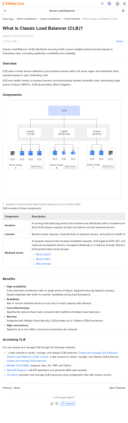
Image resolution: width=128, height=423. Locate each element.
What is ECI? (43, 259)
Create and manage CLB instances (98, 352)
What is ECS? (43, 254)
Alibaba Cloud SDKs (18, 365)
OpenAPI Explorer (17, 370)
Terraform (12, 374)
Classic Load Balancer (50, 18)
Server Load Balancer (27, 18)
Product (119, 41)
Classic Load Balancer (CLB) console (27, 356)
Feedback (69, 403)
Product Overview (72, 18)
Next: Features (117, 387)
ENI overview (43, 263)
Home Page (8, 18)
